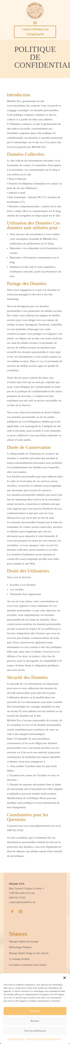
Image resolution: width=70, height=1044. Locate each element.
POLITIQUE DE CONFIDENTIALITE (43, 1039)
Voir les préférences (35, 1030)
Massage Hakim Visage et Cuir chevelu (29, 953)
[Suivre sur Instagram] (20, 911)
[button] (64, 978)
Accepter (35, 1011)
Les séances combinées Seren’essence (28, 965)
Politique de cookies (16, 1039)
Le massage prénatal (19, 959)
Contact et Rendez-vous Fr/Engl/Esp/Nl (35, 32)
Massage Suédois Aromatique (24, 941)
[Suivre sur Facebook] (12, 911)
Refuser (35, 1020)
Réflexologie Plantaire (20, 947)
